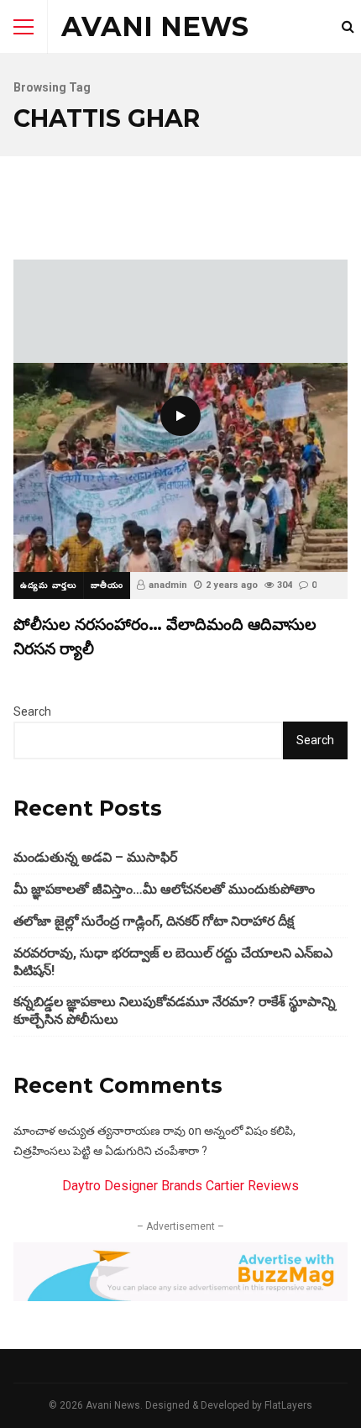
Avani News (155, 26)
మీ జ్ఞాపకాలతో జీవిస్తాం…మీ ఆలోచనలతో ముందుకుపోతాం (164, 889)
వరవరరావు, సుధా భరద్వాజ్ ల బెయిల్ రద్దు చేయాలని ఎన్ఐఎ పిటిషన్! (172, 962)
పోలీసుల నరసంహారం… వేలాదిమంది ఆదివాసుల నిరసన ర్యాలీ (180, 467)
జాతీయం (107, 585)
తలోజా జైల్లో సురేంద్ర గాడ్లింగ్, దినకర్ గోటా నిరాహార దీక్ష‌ (153, 921)
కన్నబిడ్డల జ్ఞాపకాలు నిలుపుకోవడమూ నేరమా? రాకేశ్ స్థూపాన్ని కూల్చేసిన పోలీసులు (174, 1010)
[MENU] (23, 27)
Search (32, 711)
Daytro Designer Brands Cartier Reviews (180, 1186)
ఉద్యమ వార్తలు (48, 585)
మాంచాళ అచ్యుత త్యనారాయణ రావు (99, 1130)
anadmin (168, 585)
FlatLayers (288, 1405)
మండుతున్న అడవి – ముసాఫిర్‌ (95, 857)
